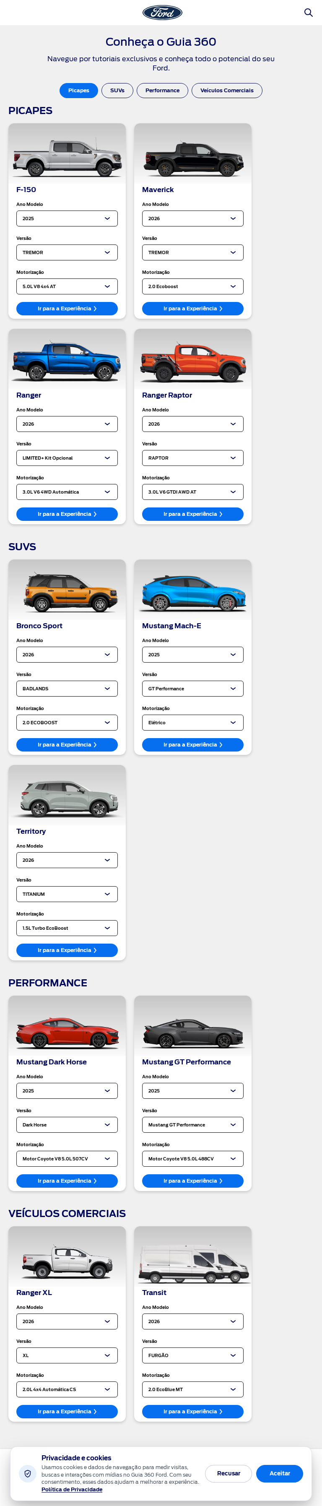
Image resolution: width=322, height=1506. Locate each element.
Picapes (78, 90)
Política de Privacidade (72, 1489)
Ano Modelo (29, 204)
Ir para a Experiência (64, 308)
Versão (23, 238)
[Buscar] (309, 13)
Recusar (228, 1473)
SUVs (117, 90)
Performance (162, 90)
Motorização (30, 272)
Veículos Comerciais (227, 90)
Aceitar (280, 1473)
